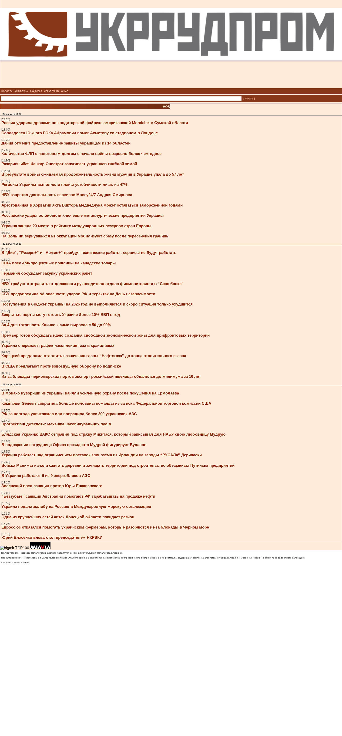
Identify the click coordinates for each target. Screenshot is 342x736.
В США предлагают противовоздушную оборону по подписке (61, 366)
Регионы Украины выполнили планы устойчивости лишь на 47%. (65, 184)
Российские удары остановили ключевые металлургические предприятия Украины (82, 215)
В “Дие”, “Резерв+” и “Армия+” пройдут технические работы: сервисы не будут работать (88, 252)
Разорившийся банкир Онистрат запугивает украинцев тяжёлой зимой (69, 163)
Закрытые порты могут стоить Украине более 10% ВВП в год (60, 314)
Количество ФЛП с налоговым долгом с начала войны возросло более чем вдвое (81, 153)
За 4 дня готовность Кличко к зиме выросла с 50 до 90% (56, 324)
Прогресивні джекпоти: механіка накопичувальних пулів (56, 424)
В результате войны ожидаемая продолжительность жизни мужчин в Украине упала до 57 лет (92, 174)
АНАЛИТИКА (21, 91)
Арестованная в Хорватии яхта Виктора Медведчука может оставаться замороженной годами (92, 205)
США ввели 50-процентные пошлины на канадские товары (58, 263)
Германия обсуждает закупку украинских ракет (46, 273)
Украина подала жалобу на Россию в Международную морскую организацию (76, 506)
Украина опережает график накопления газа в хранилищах (57, 345)
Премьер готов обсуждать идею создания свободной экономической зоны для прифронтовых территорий (105, 335)
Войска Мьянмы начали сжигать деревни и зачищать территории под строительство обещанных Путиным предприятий (118, 465)
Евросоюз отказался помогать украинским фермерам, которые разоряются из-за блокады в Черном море (105, 527)
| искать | (249, 98)
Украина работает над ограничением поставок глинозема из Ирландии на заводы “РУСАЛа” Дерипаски (101, 455)
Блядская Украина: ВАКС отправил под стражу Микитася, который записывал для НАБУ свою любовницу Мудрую (113, 434)
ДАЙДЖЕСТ (36, 91)
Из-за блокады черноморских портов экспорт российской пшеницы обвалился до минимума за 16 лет (101, 376)
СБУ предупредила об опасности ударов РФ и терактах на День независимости (78, 294)
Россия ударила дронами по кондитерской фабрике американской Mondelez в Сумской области (94, 122)
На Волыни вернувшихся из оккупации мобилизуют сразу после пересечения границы (85, 236)
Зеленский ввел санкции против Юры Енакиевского (51, 485)
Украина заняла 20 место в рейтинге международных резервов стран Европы (76, 225)
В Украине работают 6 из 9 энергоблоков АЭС (45, 475)
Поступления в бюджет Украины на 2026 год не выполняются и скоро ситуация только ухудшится (97, 304)
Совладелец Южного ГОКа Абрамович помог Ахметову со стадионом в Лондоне (79, 133)
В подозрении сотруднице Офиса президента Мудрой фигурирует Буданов (73, 444)
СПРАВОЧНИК (51, 91)
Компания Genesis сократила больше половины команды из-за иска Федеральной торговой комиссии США (106, 403)
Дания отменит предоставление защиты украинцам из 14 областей (66, 143)
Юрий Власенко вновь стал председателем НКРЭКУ (51, 537)
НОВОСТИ (6, 91)
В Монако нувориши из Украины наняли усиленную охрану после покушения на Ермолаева (90, 393)
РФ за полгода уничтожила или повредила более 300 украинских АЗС (69, 413)
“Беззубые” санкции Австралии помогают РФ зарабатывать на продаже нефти (78, 496)
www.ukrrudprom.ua (78, 557)
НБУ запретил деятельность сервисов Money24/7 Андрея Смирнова (66, 194)
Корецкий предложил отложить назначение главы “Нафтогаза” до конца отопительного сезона (93, 355)
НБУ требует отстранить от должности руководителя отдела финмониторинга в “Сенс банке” (92, 283)
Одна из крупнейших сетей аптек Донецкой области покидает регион (67, 517)
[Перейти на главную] (171, 86)
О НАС (64, 91)
